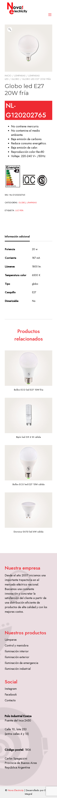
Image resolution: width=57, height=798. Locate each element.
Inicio (8, 75)
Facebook (11, 695)
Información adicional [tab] (17, 236)
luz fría (19, 210)
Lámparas (19, 75)
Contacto (10, 700)
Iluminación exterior (17, 657)
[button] (9, 29)
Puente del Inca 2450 (18, 720)
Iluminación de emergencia (21, 663)
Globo (15, 79)
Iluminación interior (17, 651)
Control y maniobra (16, 645)
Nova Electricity (16, 790)
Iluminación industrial (18, 669)
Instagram (11, 689)
